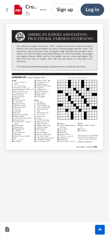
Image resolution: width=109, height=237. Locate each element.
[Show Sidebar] (100, 230)
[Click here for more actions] (43, 10)
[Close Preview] (7, 10)
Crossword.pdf (31, 7)
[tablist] (7, 229)
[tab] (7, 229)
